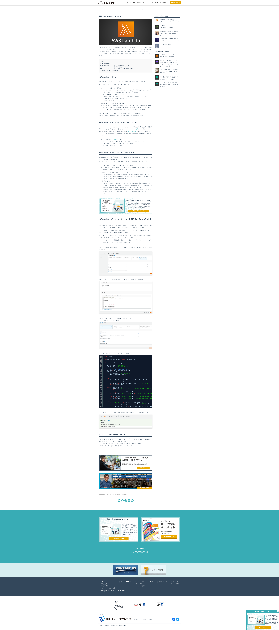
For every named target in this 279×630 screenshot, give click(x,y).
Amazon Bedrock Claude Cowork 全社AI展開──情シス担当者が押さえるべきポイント (169, 70)
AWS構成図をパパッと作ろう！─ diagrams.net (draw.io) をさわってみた (168, 20)
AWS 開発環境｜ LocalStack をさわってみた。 (169, 39)
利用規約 (102, 590)
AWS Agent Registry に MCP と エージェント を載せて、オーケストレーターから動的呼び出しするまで (169, 77)
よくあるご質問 (175, 584)
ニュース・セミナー (140, 582)
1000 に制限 (135, 129)
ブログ (156, 2)
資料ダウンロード (164, 2)
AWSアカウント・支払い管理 (107, 588)
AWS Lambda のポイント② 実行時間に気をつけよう (114, 67)
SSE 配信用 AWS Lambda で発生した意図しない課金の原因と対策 (169, 55)
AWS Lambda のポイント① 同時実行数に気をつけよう (115, 65)
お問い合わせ (176, 2)
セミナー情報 (138, 584)
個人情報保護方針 (122, 590)
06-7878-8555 (141, 552)
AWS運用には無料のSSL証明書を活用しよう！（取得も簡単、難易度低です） (169, 33)
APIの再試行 (115, 139)
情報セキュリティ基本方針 (110, 590)
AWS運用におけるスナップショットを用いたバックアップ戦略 (168, 26)
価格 (134, 2)
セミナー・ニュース (148, 2)
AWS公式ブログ (132, 132)
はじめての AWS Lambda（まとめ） (110, 70)
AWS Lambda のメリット (107, 63)
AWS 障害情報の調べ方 (165, 44)
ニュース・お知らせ (140, 586)
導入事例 (139, 2)
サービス (129, 2)
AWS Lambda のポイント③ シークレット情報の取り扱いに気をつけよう (119, 69)
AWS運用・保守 (104, 586)
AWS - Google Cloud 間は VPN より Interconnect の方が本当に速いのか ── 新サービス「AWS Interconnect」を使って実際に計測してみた (169, 63)
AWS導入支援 (103, 584)
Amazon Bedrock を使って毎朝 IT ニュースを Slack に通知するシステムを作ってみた (169, 84)
